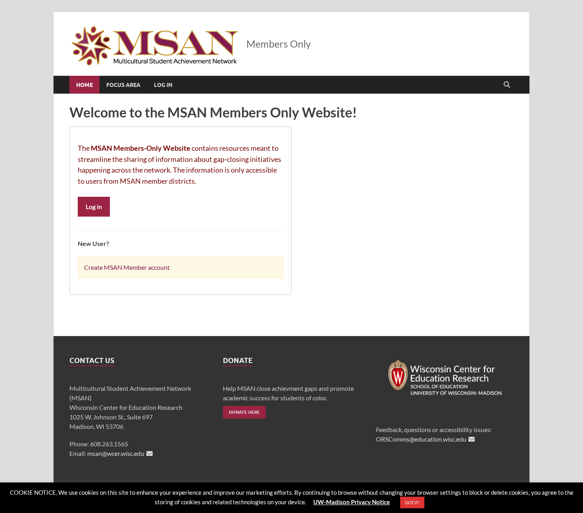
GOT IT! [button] (412, 502)
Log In (163, 85)
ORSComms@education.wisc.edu (421, 439)
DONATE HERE (244, 412)
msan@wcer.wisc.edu (115, 453)
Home (84, 85)
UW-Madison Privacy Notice (351, 501)
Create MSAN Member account (127, 267)
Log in (94, 206)
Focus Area (123, 85)
